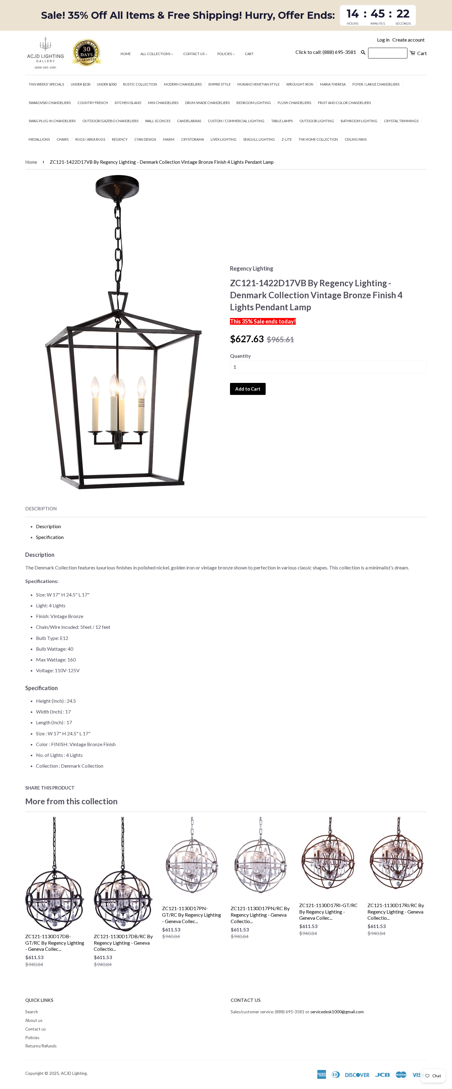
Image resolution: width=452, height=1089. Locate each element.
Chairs (63, 139)
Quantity (240, 356)
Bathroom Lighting (359, 121)
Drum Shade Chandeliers (207, 103)
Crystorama (192, 139)
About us (33, 1020)
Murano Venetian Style (258, 84)
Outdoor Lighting (316, 121)
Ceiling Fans (356, 139)
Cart (249, 54)
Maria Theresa (333, 84)
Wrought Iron (299, 84)
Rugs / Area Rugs (90, 139)
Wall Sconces (157, 121)
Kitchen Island (128, 103)
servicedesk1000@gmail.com (337, 1011)
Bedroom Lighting (253, 103)
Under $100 (80, 84)
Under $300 (106, 84)
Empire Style (219, 84)
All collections (156, 54)
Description (41, 508)
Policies (224, 54)
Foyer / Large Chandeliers (375, 84)
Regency (120, 139)
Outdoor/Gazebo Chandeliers (110, 121)
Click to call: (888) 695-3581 (325, 52)
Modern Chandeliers (183, 84)
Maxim (168, 139)
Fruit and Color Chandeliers (344, 103)
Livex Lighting (223, 139)
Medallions (39, 139)
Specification (50, 537)
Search (31, 1011)
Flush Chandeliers (294, 103)
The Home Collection (318, 139)
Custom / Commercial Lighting (236, 121)
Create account (408, 39)
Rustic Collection (140, 84)
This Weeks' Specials (46, 84)
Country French (92, 103)
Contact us (194, 54)
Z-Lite (287, 139)
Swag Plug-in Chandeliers (52, 121)
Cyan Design (145, 139)
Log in (383, 39)
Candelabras (189, 121)
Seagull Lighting (259, 139)
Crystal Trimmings (401, 121)
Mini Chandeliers (163, 103)
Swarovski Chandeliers (50, 103)
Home (126, 54)
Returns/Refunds (41, 1045)
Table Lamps (282, 121)
